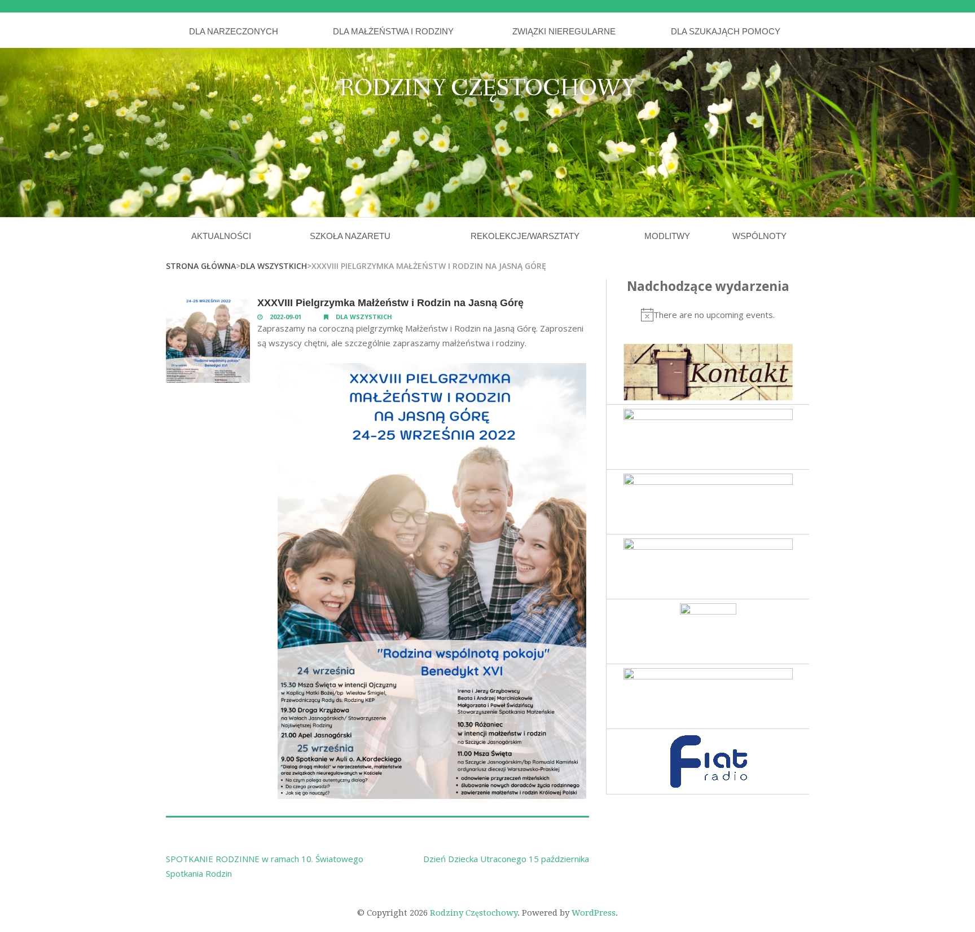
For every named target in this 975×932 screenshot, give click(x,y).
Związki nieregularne (564, 31)
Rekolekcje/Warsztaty (525, 236)
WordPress (594, 913)
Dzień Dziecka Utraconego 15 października (506, 858)
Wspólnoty (759, 236)
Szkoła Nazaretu (350, 236)
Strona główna (201, 265)
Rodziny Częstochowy (487, 88)
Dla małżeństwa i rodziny (393, 31)
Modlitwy (667, 236)
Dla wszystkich (273, 265)
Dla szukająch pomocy (725, 31)
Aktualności (221, 236)
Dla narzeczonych (233, 31)
